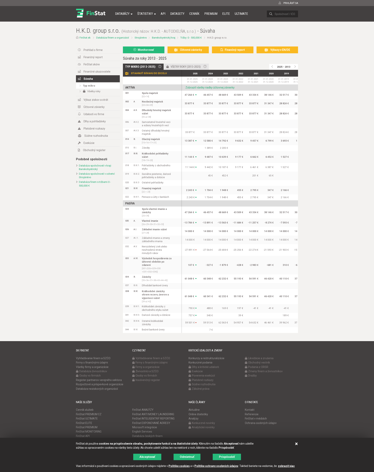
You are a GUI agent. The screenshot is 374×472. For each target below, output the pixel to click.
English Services (142, 431)
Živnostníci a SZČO (147, 371)
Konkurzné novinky (203, 423)
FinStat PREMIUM (86, 427)
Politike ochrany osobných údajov (216, 466)
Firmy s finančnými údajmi (92, 362)
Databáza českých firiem (147, 436)
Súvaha (88, 78)
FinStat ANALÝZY (142, 409)
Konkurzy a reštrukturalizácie (206, 358)
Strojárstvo (141, 37)
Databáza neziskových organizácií (97, 388)
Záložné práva (200, 388)
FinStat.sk (85, 37)
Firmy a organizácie (148, 367)
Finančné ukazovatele (97, 71)
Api (163, 14)
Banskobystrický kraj (163, 37)
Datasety (177, 14)
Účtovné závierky (94, 107)
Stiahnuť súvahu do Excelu (149, 73)
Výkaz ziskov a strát (96, 99)
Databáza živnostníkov (93, 371)
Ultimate (241, 14)
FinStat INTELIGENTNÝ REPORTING (153, 418)
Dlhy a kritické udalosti (205, 367)
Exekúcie (89, 142)
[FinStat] (90, 16)
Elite (226, 14)
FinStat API (83, 436)
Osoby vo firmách (90, 375)
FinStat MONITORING (88, 431)
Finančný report (93, 57)
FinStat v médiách (256, 418)
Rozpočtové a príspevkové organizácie (99, 384)
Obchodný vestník (259, 362)
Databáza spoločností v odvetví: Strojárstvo (97, 175)
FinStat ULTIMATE (87, 418)
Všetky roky (93, 91)
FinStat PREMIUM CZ (88, 414)
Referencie (251, 414)
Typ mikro (89, 85)
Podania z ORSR (258, 367)
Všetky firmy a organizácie (92, 367)
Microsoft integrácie (144, 427)
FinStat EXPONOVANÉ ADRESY (151, 423)
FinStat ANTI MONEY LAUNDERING (153, 414)
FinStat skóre (92, 64)
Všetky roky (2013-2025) (186, 66)
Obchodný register (94, 150)
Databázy (122, 14)
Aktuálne (194, 409)
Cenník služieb (85, 409)
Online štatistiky (198, 414)
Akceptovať (147, 457)
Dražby (252, 375)
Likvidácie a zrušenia (260, 358)
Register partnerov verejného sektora (99, 380)
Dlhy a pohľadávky (95, 121)
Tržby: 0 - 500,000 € (191, 37)
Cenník (194, 14)
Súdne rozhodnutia (96, 135)
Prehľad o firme (93, 50)
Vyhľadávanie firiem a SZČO (93, 358)
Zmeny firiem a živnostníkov (265, 371)
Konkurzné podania (200, 362)
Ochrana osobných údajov (261, 423)
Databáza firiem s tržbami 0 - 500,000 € (95, 183)
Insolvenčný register (148, 380)
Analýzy (193, 418)
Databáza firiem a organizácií (112, 37)
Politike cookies (179, 466)
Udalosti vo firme (94, 114)
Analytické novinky (203, 427)
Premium (210, 14)
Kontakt (249, 409)
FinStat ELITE (84, 423)
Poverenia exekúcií (203, 375)
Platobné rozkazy (94, 128)
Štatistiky (145, 14)
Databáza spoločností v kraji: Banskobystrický (95, 167)
